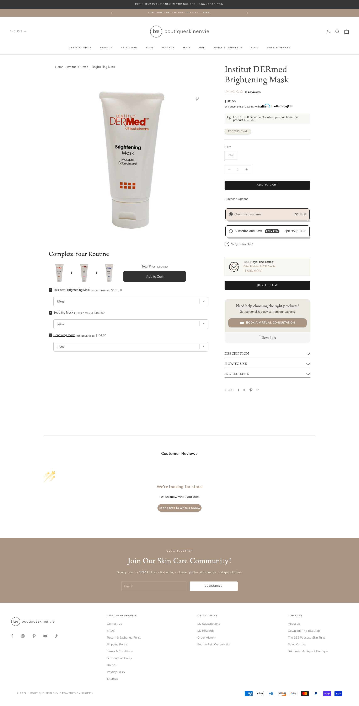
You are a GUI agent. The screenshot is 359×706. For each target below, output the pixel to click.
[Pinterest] (198, 98)
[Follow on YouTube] (45, 636)
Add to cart (267, 185)
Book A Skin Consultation (214, 644)
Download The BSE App (304, 631)
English (16, 31)
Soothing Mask (63, 312)
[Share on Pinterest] (250, 389)
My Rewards (205, 631)
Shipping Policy (117, 644)
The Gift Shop (80, 47)
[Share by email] (257, 390)
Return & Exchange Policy (124, 637)
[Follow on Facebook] (12, 636)
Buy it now (267, 285)
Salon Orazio (296, 644)
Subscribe (213, 586)
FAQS (111, 631)
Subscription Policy (119, 658)
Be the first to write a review (179, 508)
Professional (238, 131)
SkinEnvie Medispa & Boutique (308, 651)
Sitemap (112, 678)
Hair (187, 47)
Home (59, 67)
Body (149, 47)
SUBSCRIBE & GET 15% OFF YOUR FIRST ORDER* (179, 13)
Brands (106, 47)
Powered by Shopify (77, 693)
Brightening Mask (103, 67)
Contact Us (114, 623)
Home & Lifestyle (228, 47)
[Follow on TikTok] (56, 636)
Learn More (250, 120)
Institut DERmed (78, 67)
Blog (255, 47)
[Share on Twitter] (244, 390)
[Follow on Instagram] (23, 636)
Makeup (168, 47)
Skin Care (129, 47)
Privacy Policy (116, 672)
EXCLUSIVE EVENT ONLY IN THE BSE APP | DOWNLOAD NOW (179, 4)
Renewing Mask (64, 335)
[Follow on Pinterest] (34, 636)
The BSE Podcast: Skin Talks (306, 637)
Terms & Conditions (120, 651)
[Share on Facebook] (238, 390)
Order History (206, 637)
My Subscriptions (208, 623)
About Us (294, 623)
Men (202, 47)
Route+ (112, 665)
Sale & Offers (278, 47)
